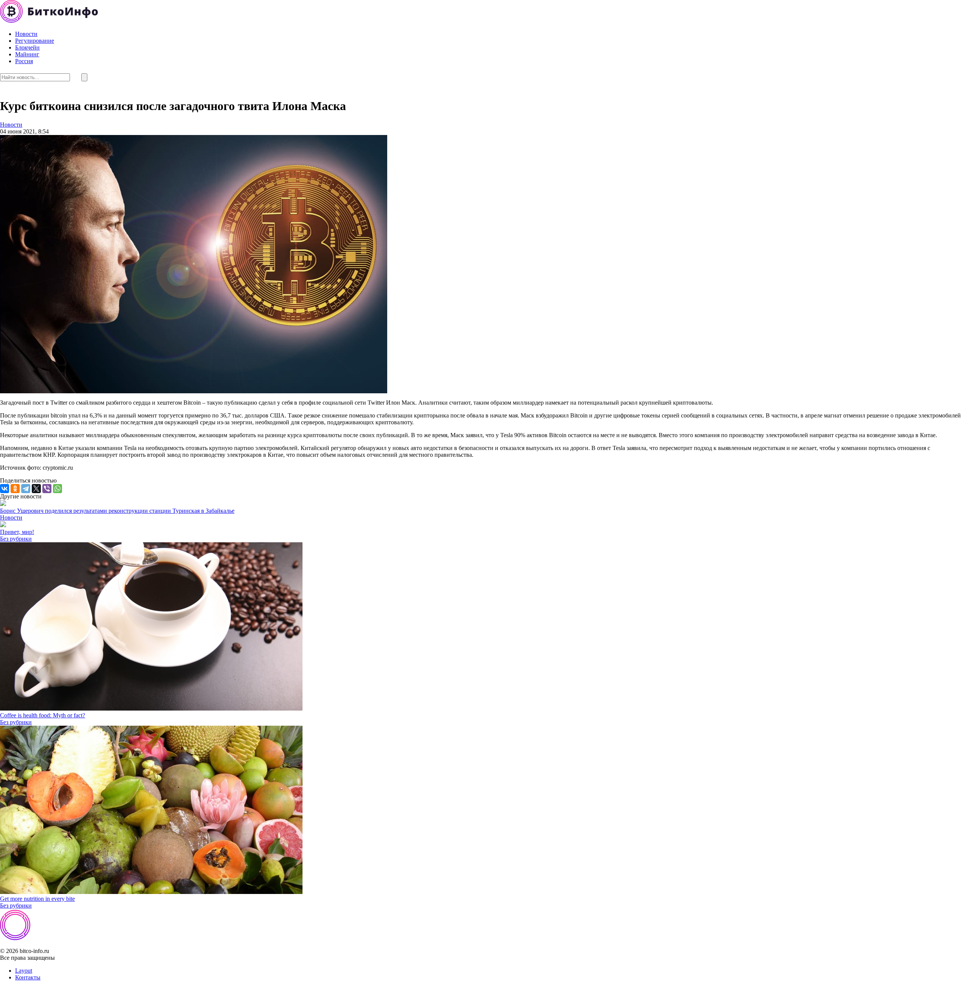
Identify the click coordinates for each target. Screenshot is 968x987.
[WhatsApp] (57, 488)
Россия (24, 61)
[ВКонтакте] (4, 488)
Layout (23, 970)
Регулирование (34, 40)
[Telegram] (25, 488)
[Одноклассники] (15, 488)
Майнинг (27, 54)
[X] (36, 488)
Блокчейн (27, 47)
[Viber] (46, 488)
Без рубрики (16, 538)
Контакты (27, 977)
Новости (26, 34)
